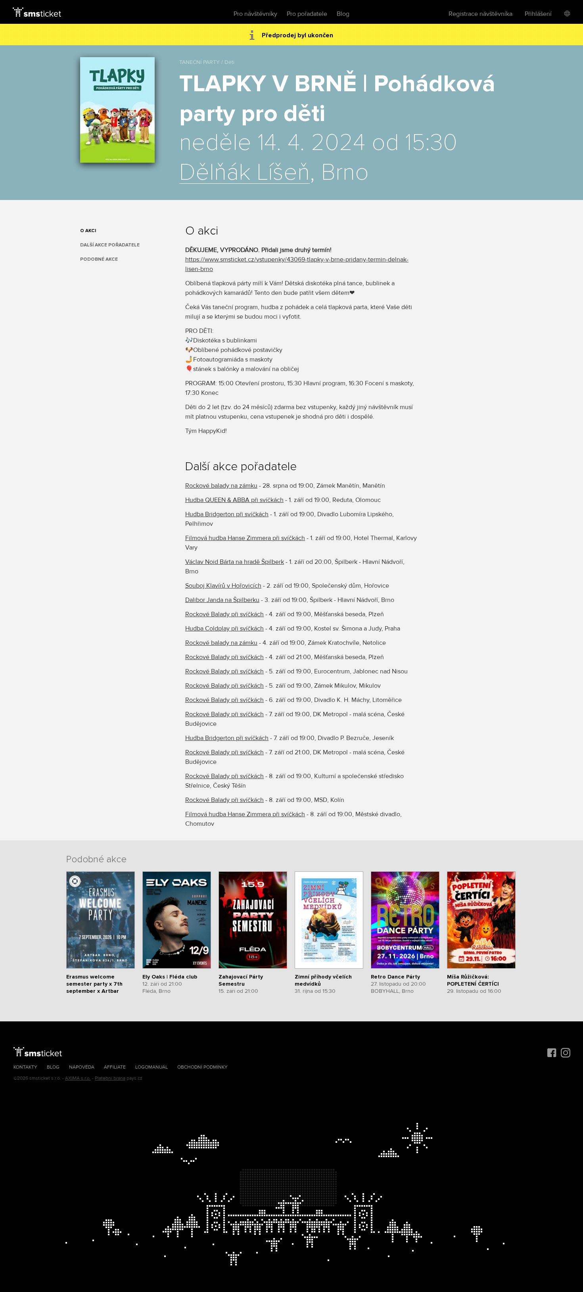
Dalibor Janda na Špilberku (222, 600)
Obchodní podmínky (202, 1067)
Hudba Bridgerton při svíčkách (226, 514)
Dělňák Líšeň (244, 173)
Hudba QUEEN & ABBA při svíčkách (234, 500)
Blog (343, 14)
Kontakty (25, 1067)
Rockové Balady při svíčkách (224, 614)
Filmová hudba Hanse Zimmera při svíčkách (245, 538)
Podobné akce (99, 259)
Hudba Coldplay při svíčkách (224, 629)
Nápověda (81, 1067)
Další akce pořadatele (110, 245)
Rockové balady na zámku (221, 486)
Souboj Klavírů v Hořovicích (223, 586)
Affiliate (115, 1067)
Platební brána (110, 1078)
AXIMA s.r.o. (78, 1078)
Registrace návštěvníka (480, 14)
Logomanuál (151, 1067)
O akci (88, 231)
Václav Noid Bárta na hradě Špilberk (234, 562)
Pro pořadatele (307, 14)
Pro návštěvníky (255, 14)
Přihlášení (538, 14)
